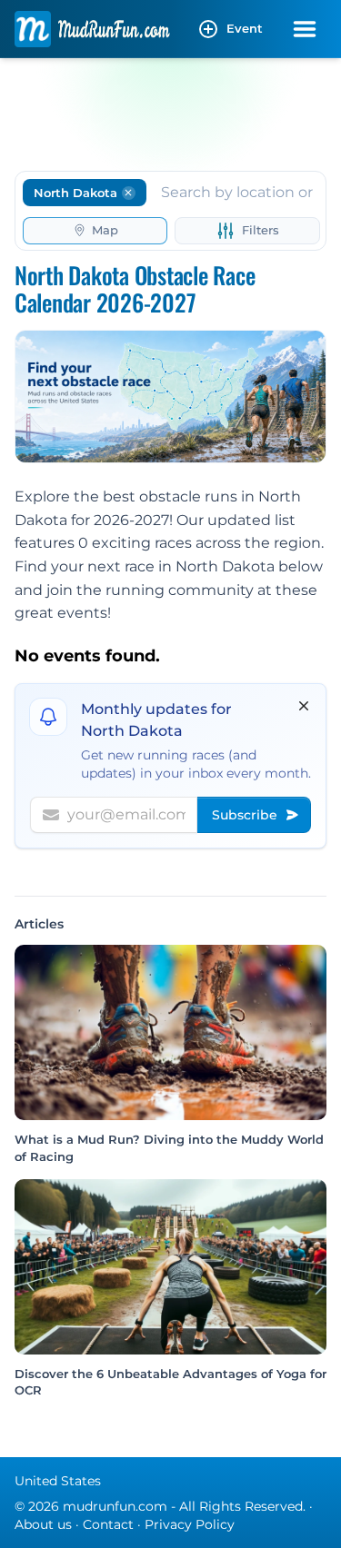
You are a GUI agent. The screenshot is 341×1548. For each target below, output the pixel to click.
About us (43, 1524)
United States (58, 1481)
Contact (108, 1524)
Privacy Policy (190, 1524)
